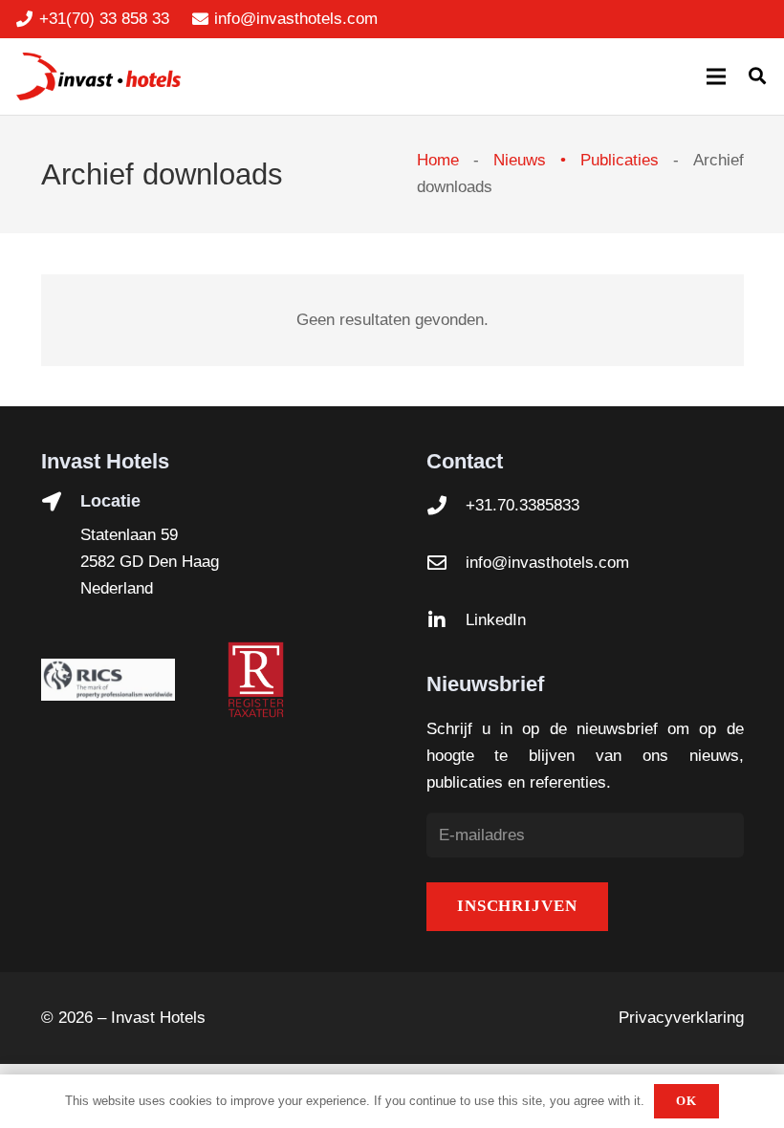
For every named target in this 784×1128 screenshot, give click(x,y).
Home (438, 160)
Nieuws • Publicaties (576, 160)
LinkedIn (496, 620)
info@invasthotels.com (547, 562)
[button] (757, 76)
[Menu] (715, 76)
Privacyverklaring (681, 1018)
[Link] (98, 76)
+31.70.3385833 (522, 505)
